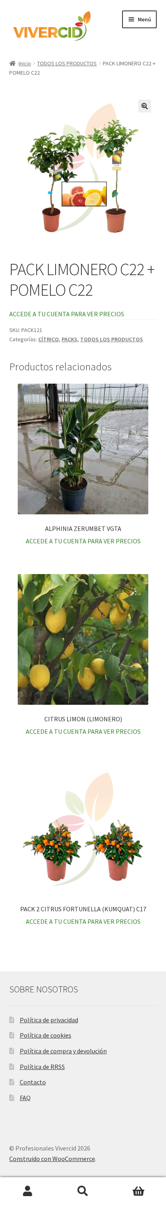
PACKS (69, 339)
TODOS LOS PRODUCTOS (67, 63)
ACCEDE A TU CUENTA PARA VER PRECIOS (66, 314)
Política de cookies (45, 1035)
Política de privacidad (49, 1020)
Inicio (25, 63)
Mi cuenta (27, 1191)
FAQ (25, 1098)
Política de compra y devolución (63, 1051)
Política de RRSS (42, 1067)
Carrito (138, 1191)
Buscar (82, 1191)
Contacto (33, 1082)
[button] (144, 106)
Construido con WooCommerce (52, 1159)
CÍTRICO (48, 339)
